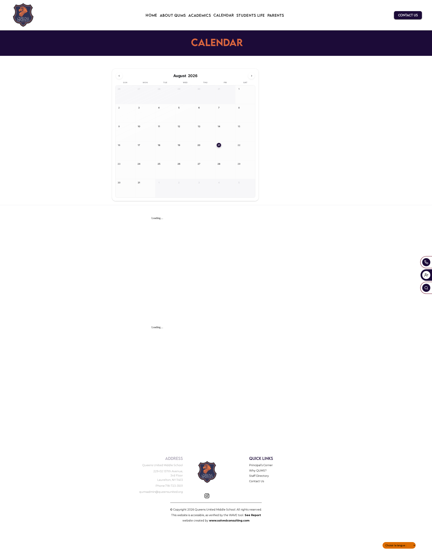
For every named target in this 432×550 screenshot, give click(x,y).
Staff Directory (259, 475)
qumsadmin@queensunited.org (161, 491)
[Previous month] (119, 76)
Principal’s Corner (261, 465)
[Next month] (251, 76)
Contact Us (256, 481)
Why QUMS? (258, 470)
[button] (151, 15)
